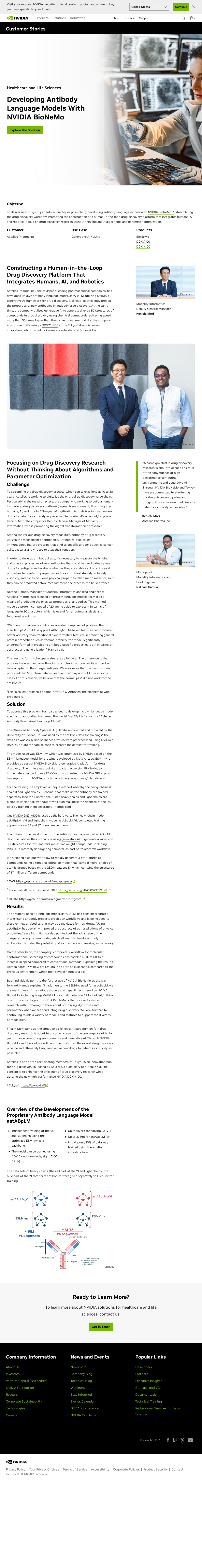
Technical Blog (81, 1381)
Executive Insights (148, 1381)
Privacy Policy (15, 1469)
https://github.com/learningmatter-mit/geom (50, 899)
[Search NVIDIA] (183, 17)
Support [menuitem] (144, 18)
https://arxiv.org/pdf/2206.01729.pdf (82, 890)
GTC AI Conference (85, 1408)
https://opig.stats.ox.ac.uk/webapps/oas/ (44, 881)
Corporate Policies (126, 1469)
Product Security (155, 1469)
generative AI (71, 839)
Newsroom (78, 1367)
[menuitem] (42, 18)
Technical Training (148, 1401)
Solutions (59, 18)
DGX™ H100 (50, 325)
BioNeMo (142, 236)
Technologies (15, 1408)
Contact (177, 1469)
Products (42, 18)
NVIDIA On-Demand (85, 1415)
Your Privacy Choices (44, 1469)
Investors (13, 1374)
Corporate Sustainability (24, 1401)
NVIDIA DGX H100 (69, 1076)
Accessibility (100, 1469)
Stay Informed (81, 1394)
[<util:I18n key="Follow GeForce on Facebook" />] (167, 1440)
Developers (143, 1367)
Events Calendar (83, 1401)
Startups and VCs (148, 1388)
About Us (13, 1367)
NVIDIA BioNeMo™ (161, 212)
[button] (191, 19)
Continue (181, 7)
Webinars (78, 1388)
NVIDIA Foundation (20, 1388)
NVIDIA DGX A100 (25, 815)
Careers (11, 1415)
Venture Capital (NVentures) (26, 1381)
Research (13, 1394)
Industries (77, 18)
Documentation (147, 1394)
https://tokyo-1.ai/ (33, 1085)
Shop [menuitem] (115, 18)
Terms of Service (75, 1469)
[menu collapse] (90, 18)
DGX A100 (143, 241)
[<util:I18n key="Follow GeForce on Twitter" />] (182, 1440)
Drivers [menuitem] (129, 18)
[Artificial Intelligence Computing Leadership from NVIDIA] (18, 18)
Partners (141, 1374)
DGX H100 (143, 246)
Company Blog (81, 1374)
